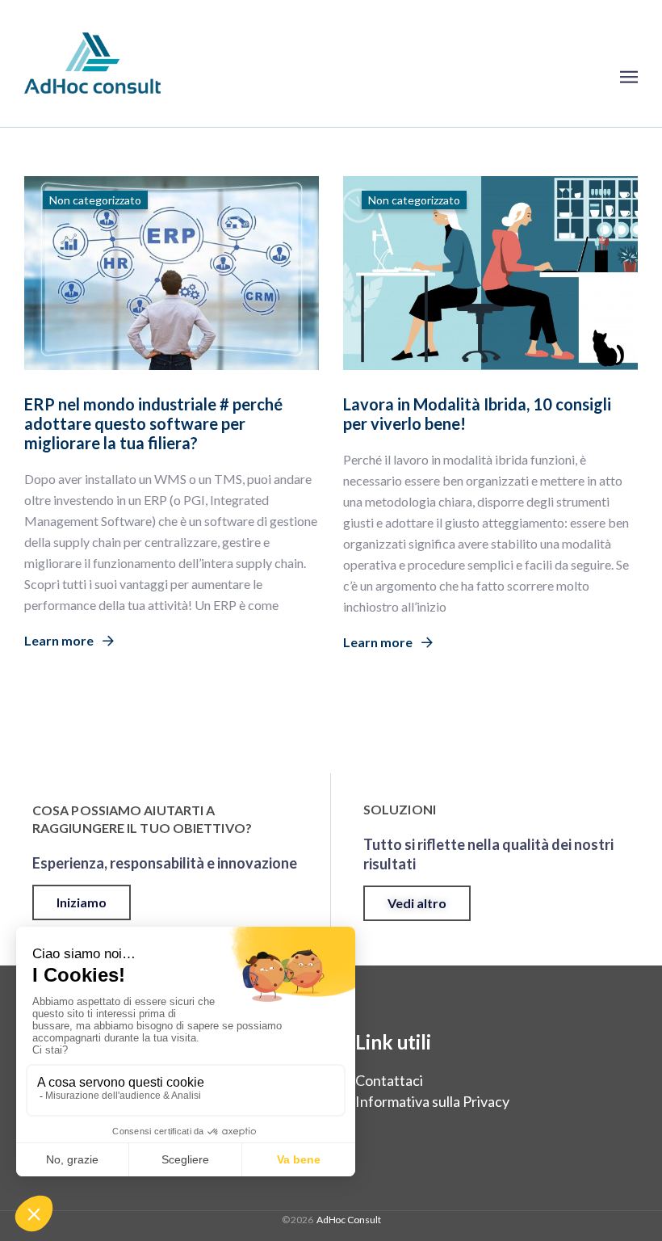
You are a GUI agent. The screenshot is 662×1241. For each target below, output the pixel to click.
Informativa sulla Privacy (432, 1101)
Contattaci (389, 1080)
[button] (81, 902)
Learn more (60, 640)
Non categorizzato (95, 200)
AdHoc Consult (348, 1220)
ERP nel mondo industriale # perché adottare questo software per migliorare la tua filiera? (153, 423)
